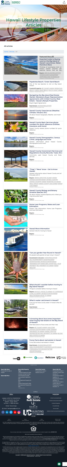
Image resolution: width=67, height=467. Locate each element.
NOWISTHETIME (34, 262)
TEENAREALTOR (34, 264)
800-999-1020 (54, 432)
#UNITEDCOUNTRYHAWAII (52, 347)
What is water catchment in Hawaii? (44, 300)
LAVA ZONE (51, 327)
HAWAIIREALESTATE (50, 258)
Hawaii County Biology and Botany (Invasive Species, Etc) (43, 191)
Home (6, 52)
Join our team (56, 408)
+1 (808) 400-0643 (13, 403)
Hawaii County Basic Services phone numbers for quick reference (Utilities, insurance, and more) (44, 124)
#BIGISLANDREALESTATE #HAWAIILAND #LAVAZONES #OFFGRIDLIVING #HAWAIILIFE (50, 75)
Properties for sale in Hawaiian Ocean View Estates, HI (58, 372)
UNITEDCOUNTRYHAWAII (37, 180)
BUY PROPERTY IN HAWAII (45, 266)
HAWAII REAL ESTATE (47, 264)
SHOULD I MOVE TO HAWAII (43, 291)
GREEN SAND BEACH (41, 90)
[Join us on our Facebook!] (3, 412)
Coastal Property (35, 88)
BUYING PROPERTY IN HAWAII (47, 333)
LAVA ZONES (53, 184)
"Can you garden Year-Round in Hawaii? (45, 253)
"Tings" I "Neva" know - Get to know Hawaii (43, 170)
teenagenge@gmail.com (13, 408)
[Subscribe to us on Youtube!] (15, 412)
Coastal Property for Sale (24, 372)
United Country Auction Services (55, 400)
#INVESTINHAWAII (35, 351)
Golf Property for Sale (23, 375)
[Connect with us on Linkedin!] (7, 412)
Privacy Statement (25, 420)
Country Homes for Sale (24, 374)
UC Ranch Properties (56, 403)
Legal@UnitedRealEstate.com (33, 445)
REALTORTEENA (34, 295)
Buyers (42, 73)
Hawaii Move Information (39, 229)
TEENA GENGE (39, 178)
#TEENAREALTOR (35, 349)
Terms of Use (41, 420)
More (36, 391)
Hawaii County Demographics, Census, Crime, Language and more (44, 139)
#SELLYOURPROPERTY (36, 347)
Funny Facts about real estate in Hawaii (45, 340)
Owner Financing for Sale (24, 383)
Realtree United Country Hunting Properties (56, 411)
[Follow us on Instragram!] (19, 412)
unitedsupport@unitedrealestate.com (50, 438)
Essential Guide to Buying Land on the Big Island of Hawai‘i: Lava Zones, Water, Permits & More (50, 62)
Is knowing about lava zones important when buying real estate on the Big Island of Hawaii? (46, 321)
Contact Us (9, 420)
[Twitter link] (11, 412)
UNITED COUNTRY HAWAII (37, 182)
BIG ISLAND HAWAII (47, 88)
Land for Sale (21, 388)
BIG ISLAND (48, 178)
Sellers (42, 419)
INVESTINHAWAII (48, 260)
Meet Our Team (58, 419)
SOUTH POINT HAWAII (55, 90)
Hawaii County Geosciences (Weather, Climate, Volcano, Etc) (44, 112)
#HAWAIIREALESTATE (44, 106)
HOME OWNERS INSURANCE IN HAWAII (42, 330)
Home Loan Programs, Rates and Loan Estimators (44, 205)
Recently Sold (57, 420)
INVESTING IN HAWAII (54, 182)
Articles (11, 52)
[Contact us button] (59, 464)
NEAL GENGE (33, 184)
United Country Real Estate (55, 398)
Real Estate (33, 106)
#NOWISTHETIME (46, 349)
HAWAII (54, 178)
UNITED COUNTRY (52, 180)
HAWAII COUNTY (43, 184)
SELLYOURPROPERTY (36, 260)
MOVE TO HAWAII (45, 295)
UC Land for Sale (56, 405)
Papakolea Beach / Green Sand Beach (44, 82)
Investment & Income (36, 258)
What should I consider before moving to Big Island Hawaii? (45, 286)
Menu (64, 3)
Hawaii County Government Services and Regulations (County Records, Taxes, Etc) (45, 152)
